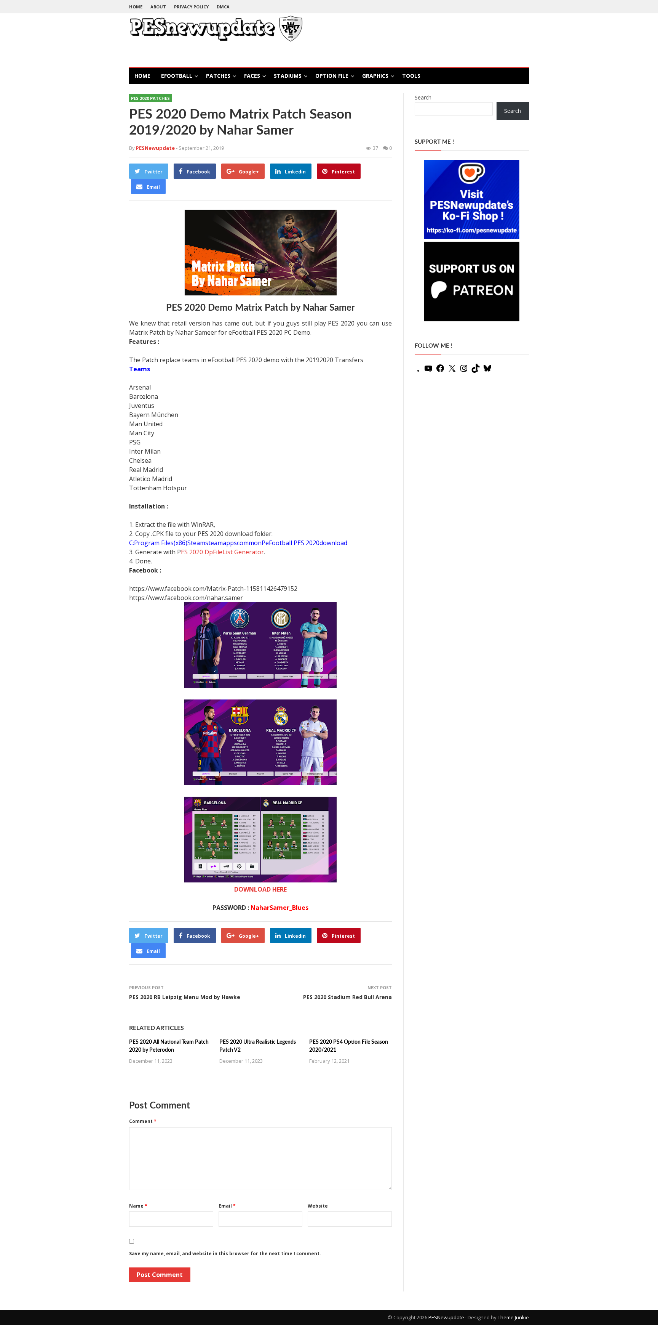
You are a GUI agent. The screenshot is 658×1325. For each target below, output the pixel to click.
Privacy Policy (191, 7)
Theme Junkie (513, 1317)
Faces (252, 75)
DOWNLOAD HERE (260, 889)
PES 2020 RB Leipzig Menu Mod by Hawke (184, 997)
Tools (411, 75)
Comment (143, 1121)
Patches (218, 75)
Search (423, 97)
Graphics (375, 75)
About (158, 7)
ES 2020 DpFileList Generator (222, 552)
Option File (331, 75)
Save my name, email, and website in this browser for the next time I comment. (225, 1253)
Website (318, 1206)
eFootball (176, 75)
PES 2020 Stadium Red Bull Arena (347, 997)
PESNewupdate (446, 1317)
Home (135, 7)
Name (138, 1206)
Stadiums (288, 75)
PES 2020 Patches (150, 98)
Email (227, 1206)
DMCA (223, 7)
